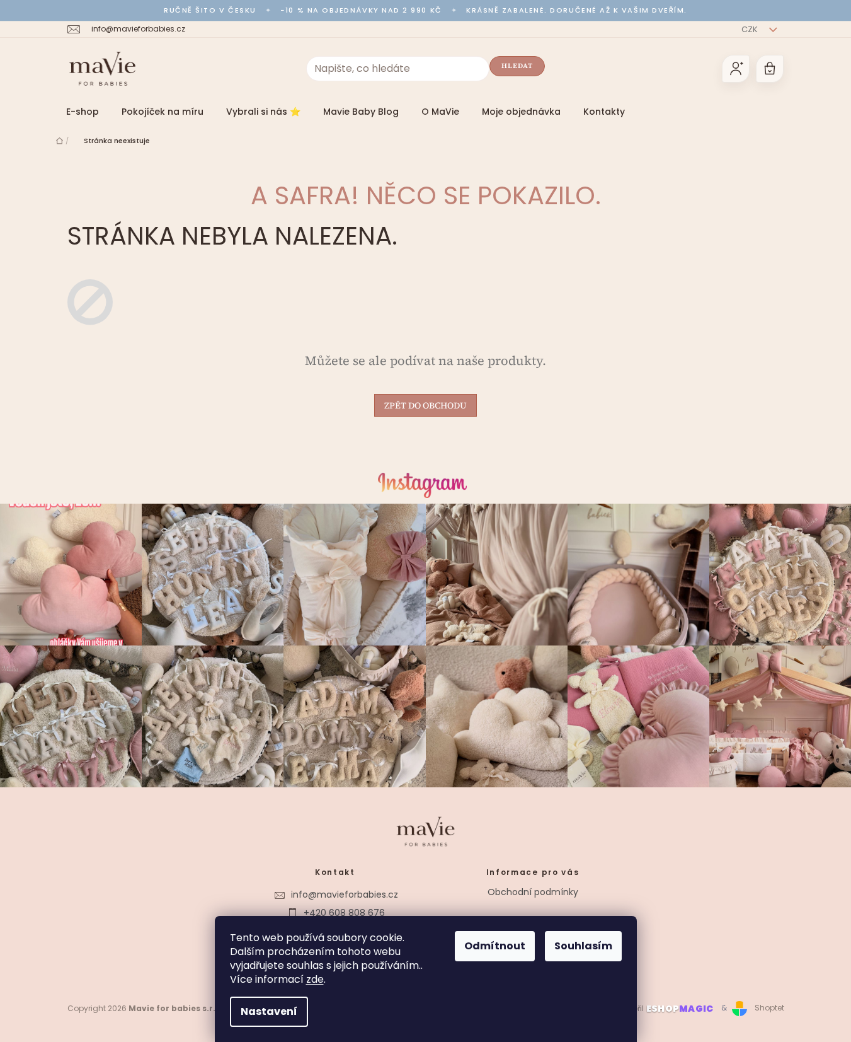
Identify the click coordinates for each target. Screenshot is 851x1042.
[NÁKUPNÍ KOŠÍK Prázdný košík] (770, 69)
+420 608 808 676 (344, 912)
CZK (750, 29)
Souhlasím (583, 946)
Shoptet (769, 1007)
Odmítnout (494, 946)
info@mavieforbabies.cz (344, 894)
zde (315, 979)
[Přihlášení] (736, 69)
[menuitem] (82, 112)
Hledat (517, 66)
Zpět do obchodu (425, 405)
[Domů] (59, 141)
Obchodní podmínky (533, 892)
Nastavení (269, 1011)
